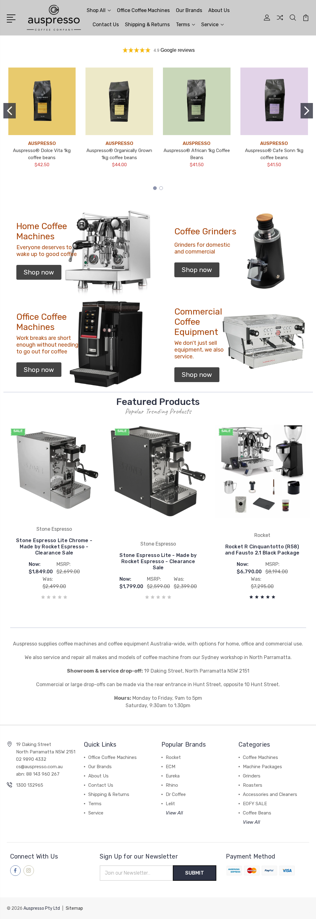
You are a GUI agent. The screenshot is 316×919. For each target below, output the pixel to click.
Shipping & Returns (147, 24)
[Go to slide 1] (9, 110)
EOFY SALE (255, 803)
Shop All (96, 10)
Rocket (173, 757)
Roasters (252, 785)
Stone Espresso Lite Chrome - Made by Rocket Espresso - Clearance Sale (54, 547)
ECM (170, 766)
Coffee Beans (257, 813)
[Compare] (279, 21)
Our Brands (189, 10)
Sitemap (74, 908)
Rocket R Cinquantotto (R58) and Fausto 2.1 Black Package (262, 550)
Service (209, 24)
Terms (183, 24)
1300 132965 (29, 785)
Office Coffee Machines (143, 10)
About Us (219, 10)
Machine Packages (262, 766)
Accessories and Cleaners (270, 794)
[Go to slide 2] (307, 110)
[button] (38, 272)
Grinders (251, 776)
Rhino (172, 785)
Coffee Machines (260, 757)
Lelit (170, 803)
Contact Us (106, 24)
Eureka (173, 776)
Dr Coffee (176, 794)
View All (174, 813)
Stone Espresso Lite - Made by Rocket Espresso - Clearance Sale (158, 561)
